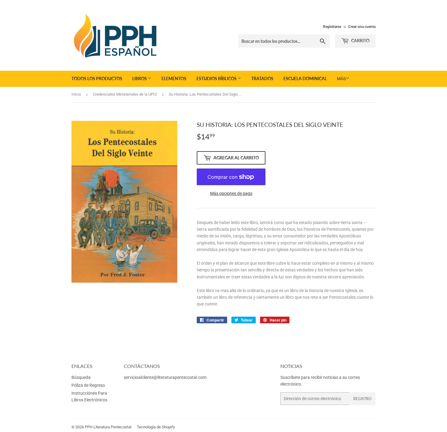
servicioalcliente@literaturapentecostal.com (165, 377)
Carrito (359, 40)
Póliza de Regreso (88, 385)
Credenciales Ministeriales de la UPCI (125, 94)
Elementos (173, 78)
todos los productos (96, 78)
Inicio (76, 94)
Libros (140, 78)
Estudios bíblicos (216, 78)
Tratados (262, 78)
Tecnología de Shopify (156, 427)
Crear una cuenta (362, 27)
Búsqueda (81, 377)
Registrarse (332, 27)
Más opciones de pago (231, 193)
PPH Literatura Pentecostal (108, 427)
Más (341, 78)
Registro (362, 398)
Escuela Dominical (305, 78)
